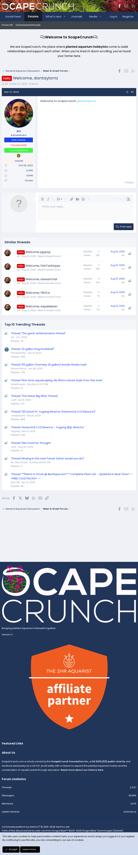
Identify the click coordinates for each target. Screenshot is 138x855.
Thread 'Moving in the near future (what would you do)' (47, 458)
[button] (64, 16)
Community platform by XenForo (36, 827)
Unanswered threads (28, 25)
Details (118, 830)
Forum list (7, 25)
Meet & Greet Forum (49, 256)
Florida (29, 180)
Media (93, 16)
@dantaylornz (86, 101)
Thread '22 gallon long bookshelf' (32, 349)
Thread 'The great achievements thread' (38, 333)
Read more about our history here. (82, 770)
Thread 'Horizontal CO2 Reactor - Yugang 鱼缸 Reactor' (47, 427)
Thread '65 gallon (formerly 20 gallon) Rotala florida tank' (49, 364)
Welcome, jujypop (38, 252)
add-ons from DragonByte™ (51, 830)
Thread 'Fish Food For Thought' (31, 443)
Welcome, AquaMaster (42, 306)
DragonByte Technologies (97, 830)
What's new (53, 16)
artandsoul (129, 811)
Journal (18, 160)
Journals (76, 16)
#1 (132, 92)
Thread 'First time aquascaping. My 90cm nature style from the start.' (57, 380)
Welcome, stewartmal (41, 279)
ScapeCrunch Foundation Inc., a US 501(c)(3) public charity (88, 761)
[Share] (127, 92)
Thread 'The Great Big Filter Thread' (34, 396)
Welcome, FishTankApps (43, 266)
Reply (130, 182)
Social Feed (13, 16)
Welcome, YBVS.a (38, 293)
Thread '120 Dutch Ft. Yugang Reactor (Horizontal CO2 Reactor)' (53, 411)
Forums (33, 16)
